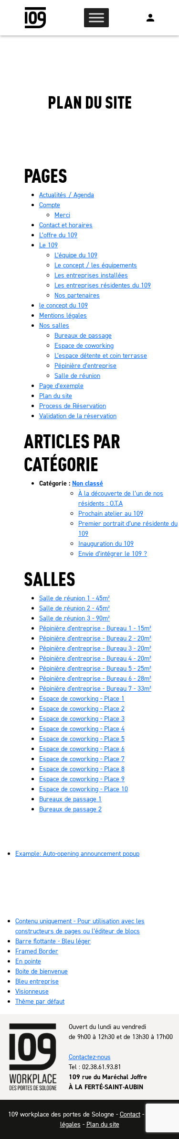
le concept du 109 (63, 305)
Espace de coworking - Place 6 (82, 748)
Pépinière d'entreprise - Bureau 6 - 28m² (95, 678)
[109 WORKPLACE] (35, 17)
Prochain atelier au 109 (110, 513)
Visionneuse (32, 991)
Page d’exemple (61, 385)
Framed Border (36, 951)
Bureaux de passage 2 (70, 809)
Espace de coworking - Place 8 (82, 769)
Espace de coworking (84, 345)
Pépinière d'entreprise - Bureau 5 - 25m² (95, 668)
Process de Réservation (72, 405)
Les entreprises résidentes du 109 (102, 285)
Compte (49, 205)
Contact (130, 1114)
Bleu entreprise (37, 981)
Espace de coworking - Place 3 (82, 718)
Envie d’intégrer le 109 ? (112, 553)
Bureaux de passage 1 (70, 799)
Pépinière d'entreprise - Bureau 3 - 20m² (95, 648)
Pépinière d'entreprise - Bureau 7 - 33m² (95, 688)
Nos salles (54, 325)
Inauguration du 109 (106, 543)
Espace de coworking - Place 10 (83, 789)
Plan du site (55, 395)
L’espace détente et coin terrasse (100, 355)
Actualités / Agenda (66, 194)
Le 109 (48, 245)
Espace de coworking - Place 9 (82, 779)
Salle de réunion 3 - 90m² (74, 618)
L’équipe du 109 (75, 255)
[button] (150, 18)
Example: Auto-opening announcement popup (77, 853)
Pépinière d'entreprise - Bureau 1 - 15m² (95, 628)
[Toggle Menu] (96, 17)
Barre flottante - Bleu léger (53, 941)
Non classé (87, 483)
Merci (62, 215)
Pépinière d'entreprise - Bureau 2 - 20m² (95, 638)
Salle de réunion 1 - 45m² (74, 598)
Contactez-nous (90, 1057)
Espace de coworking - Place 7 (82, 758)
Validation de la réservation (77, 415)
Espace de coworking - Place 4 (82, 728)
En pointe (28, 961)
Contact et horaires (66, 225)
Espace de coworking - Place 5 (82, 738)
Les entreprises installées (91, 275)
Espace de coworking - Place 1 (82, 698)
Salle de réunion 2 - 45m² (74, 608)
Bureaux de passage (83, 335)
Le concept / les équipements (95, 265)
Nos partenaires (77, 295)
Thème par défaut (39, 1001)
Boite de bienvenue (41, 971)
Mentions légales (63, 315)
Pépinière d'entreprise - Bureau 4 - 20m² (95, 658)
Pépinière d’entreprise (85, 365)
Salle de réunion (77, 375)
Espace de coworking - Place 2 (82, 708)
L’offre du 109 (58, 235)
